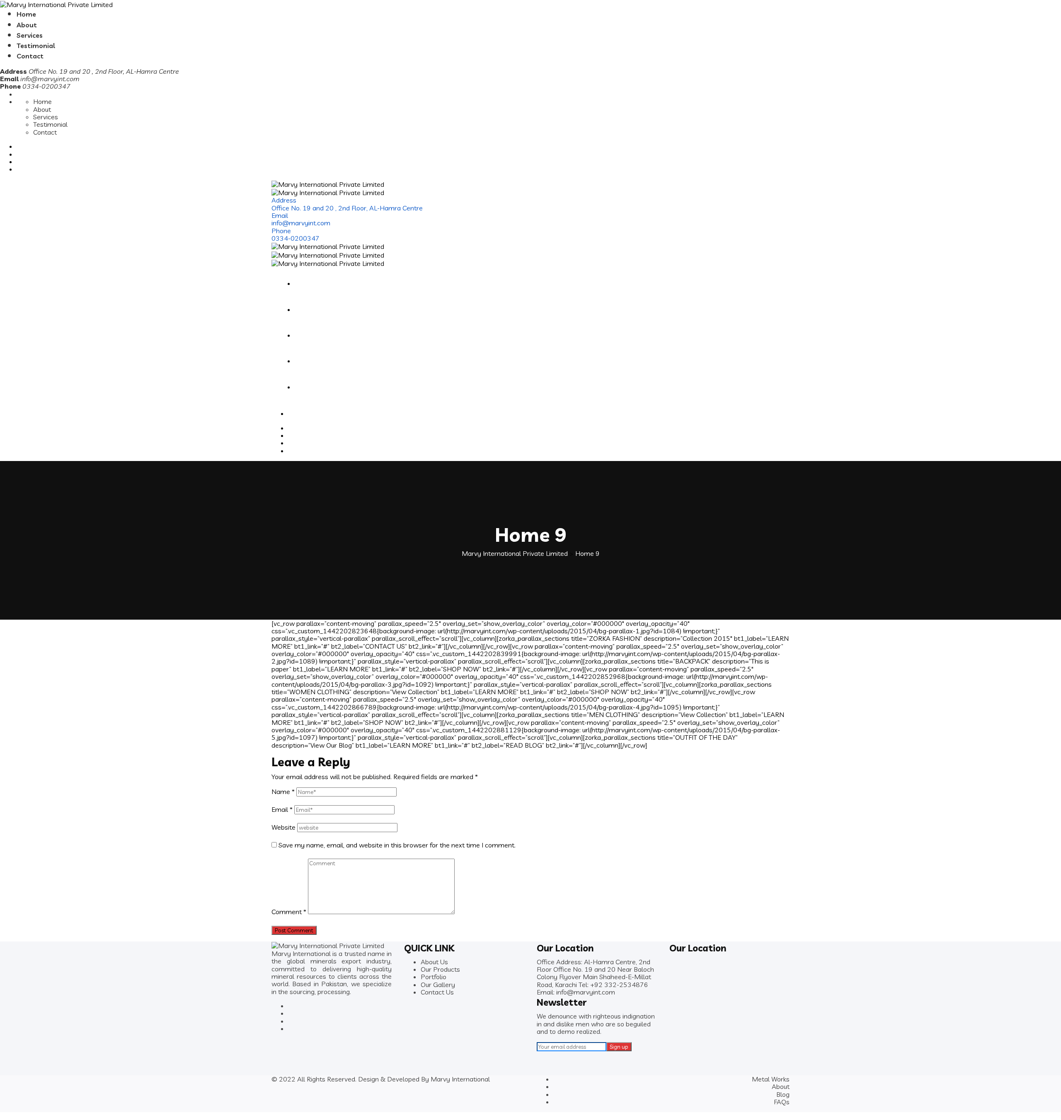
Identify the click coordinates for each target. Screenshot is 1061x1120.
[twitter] (626, 992)
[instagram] (632, 992)
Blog (783, 1094)
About (27, 25)
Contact (30, 56)
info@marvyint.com (50, 79)
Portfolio (433, 977)
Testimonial (36, 45)
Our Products (440, 969)
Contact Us (437, 992)
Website (283, 827)
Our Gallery (438, 984)
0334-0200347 (295, 238)
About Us (434, 962)
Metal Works (771, 1079)
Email (282, 809)
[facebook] (620, 992)
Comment (288, 911)
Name (283, 791)
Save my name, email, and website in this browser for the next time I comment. (397, 845)
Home (26, 14)
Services (30, 35)
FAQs (782, 1102)
